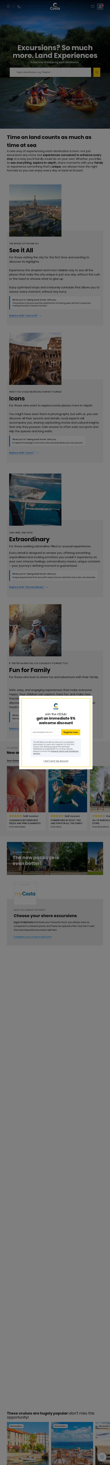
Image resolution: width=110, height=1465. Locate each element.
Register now (71, 732)
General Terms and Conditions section (55, 752)
